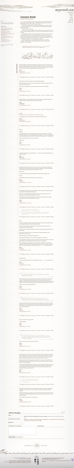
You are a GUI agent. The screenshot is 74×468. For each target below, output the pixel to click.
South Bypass (45, 445)
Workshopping (3, 32)
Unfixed (2, 39)
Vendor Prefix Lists (4, 40)
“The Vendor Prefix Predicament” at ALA (7, 37)
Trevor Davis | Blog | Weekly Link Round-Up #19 (30, 380)
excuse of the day (27, 458)
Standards (28, 47)
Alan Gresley (21, 248)
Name (10, 415)
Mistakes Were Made (4, 28)
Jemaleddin (21, 181)
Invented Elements (4, 35)
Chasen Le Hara (22, 71)
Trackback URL (62, 412)
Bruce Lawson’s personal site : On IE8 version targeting (31, 210)
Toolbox (71, 15)
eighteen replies (42, 47)
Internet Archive (28, 462)
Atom (12, 23)
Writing (71, 17)
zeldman (20, 344)
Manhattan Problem (28, 445)
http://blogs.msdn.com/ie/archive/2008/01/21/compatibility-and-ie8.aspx (31, 114)
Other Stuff (71, 20)
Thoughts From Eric (45, 460)
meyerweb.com (64, 10)
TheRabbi (21, 400)
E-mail (14, 419)
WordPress (56, 460)
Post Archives (70, 12)
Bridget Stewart (22, 120)
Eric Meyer (21, 310)
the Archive (37, 446)
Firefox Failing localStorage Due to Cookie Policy (7, 34)
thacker (20, 89)
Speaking (71, 19)
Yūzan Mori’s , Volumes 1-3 (10, 461)
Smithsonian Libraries (19, 462)
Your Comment (15, 426)
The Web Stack (3, 41)
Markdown (16, 426)
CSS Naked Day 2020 (4, 31)
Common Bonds (28, 17)
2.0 (9, 23)
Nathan (20, 201)
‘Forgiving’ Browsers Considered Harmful (34, 24)
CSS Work (71, 14)
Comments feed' (64, 412)
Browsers (23, 47)
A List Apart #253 (23, 21)
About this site (70, 22)
